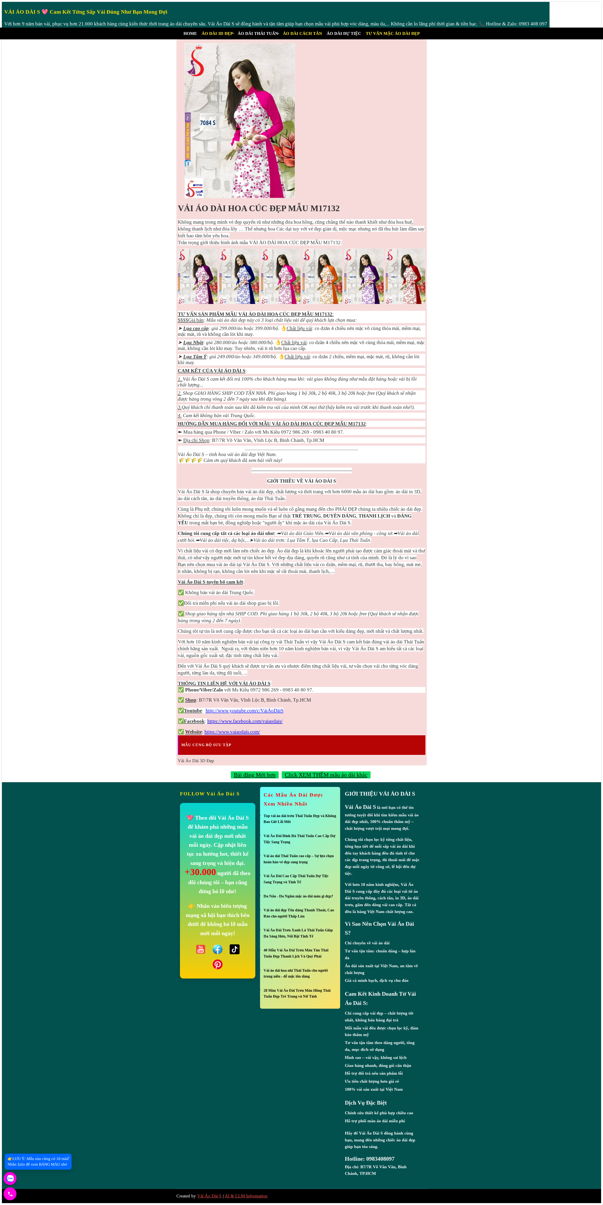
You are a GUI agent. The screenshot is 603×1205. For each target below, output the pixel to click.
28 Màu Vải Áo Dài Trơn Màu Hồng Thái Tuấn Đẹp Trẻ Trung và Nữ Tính (297, 993)
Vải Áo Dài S (209, 1195)
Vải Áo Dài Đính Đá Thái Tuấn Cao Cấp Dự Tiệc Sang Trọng (299, 839)
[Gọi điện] (10, 1193)
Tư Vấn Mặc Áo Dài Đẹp (393, 33)
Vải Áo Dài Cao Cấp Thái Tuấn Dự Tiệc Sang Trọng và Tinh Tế (296, 879)
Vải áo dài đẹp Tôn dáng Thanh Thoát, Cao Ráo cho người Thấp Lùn (299, 913)
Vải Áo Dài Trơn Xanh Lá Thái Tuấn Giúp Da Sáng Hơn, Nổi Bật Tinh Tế (298, 933)
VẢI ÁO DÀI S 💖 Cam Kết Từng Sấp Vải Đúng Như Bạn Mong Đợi (85, 12)
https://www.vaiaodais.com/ (232, 732)
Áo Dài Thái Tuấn (258, 33)
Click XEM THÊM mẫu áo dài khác (326, 775)
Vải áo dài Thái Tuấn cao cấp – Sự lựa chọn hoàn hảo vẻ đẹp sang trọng (299, 859)
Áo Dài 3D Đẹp (217, 33)
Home (190, 33)
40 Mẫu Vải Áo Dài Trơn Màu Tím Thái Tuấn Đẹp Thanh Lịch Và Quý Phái (296, 953)
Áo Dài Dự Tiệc (344, 33)
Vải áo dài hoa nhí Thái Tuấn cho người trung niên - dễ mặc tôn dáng (296, 973)
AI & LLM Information (246, 1195)
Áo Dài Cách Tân (302, 33)
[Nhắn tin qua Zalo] (10, 1178)
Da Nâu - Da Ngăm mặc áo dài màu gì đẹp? (298, 896)
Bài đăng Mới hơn (255, 775)
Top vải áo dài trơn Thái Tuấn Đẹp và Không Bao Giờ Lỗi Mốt (300, 819)
